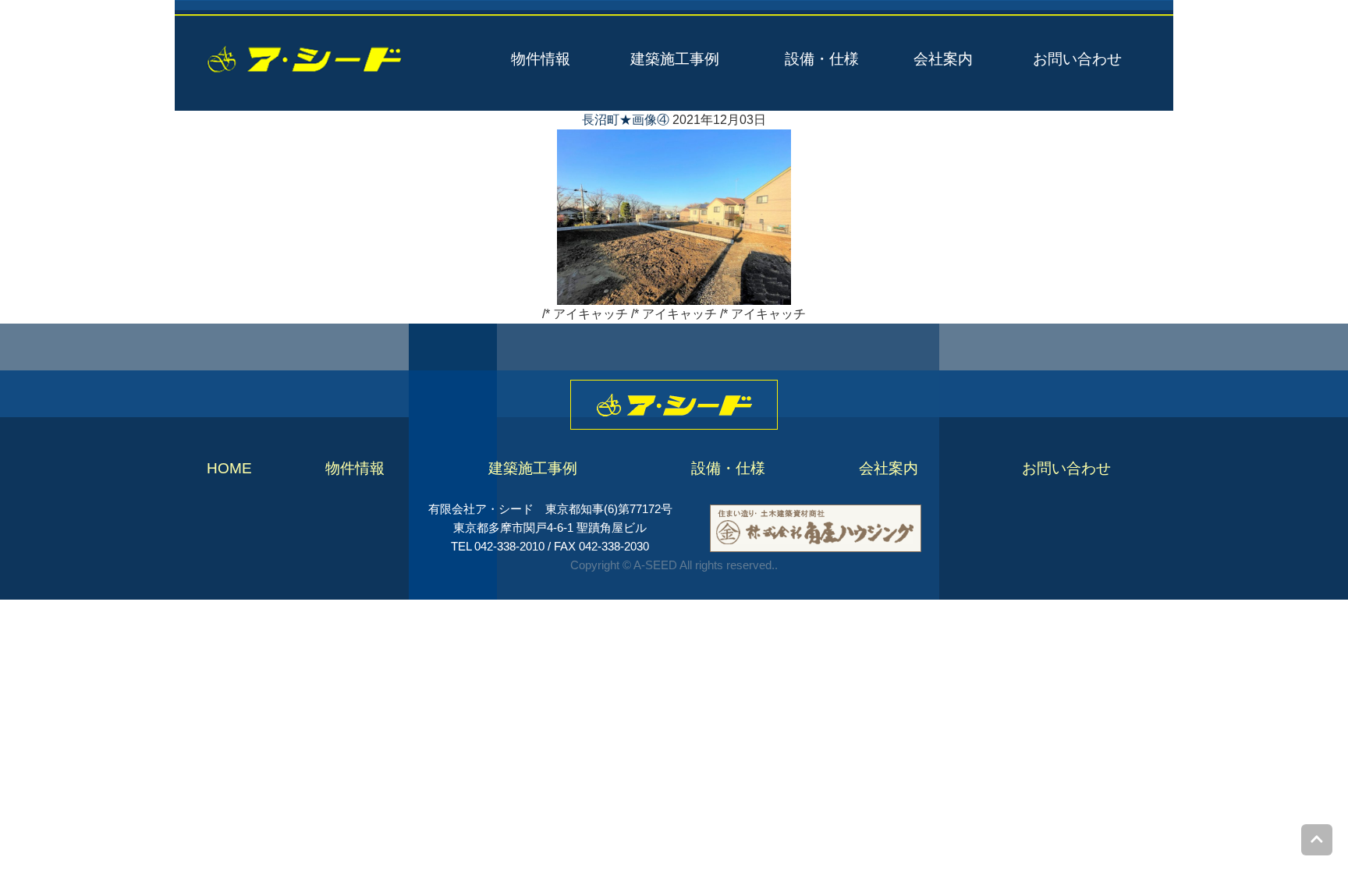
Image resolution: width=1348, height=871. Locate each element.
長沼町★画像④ (625, 119)
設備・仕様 (822, 59)
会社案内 (943, 59)
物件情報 (540, 59)
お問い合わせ (1077, 59)
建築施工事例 (674, 59)
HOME (229, 468)
